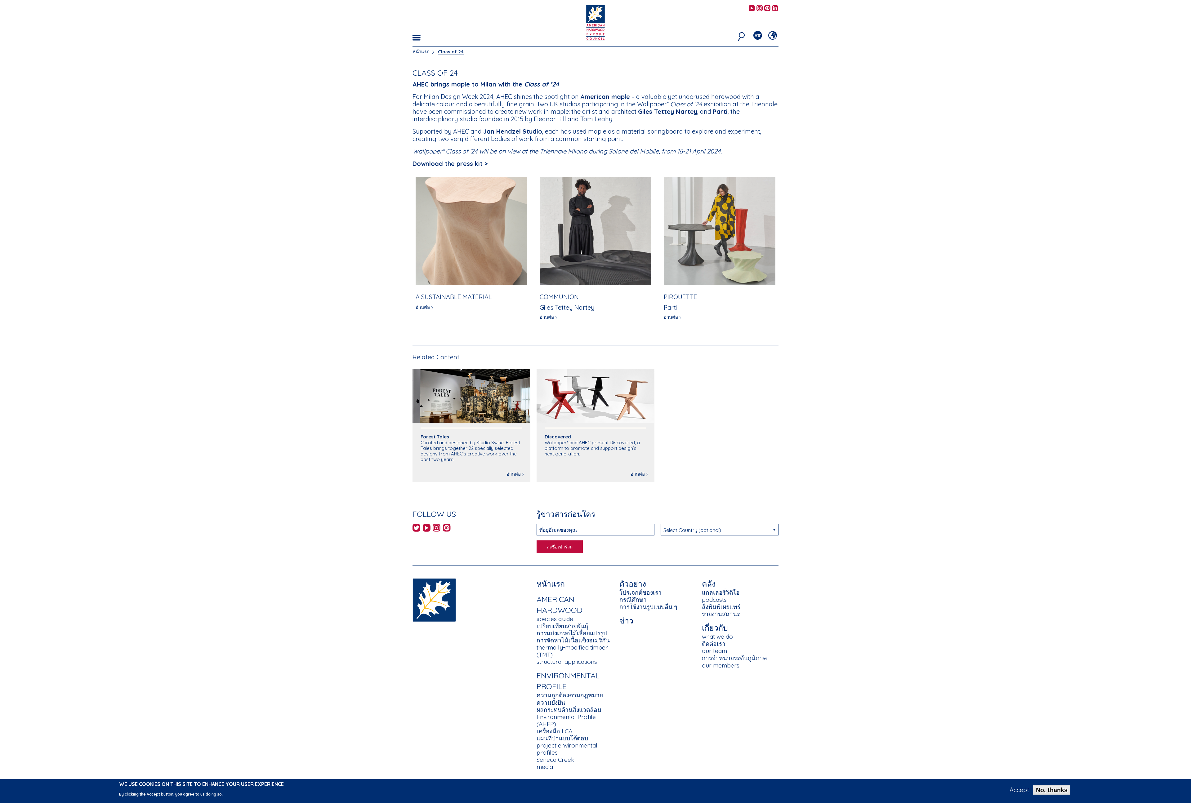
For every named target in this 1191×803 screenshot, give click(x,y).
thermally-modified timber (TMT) (572, 651)
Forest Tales (435, 437)
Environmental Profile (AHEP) (566, 720)
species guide (555, 619)
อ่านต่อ (423, 307)
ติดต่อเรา (713, 643)
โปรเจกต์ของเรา (640, 592)
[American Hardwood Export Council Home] (595, 22)
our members (720, 665)
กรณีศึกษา (633, 599)
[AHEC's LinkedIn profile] (775, 8)
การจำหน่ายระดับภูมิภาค (734, 658)
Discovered (558, 437)
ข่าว (626, 620)
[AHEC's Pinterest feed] (767, 8)
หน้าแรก (421, 52)
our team (714, 650)
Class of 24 (451, 52)
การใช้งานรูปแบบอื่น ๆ (648, 606)
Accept (1019, 790)
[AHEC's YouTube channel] (752, 8)
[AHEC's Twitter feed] (416, 529)
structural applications (567, 661)
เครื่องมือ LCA (554, 731)
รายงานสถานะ (721, 614)
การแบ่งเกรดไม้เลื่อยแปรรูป (572, 633)
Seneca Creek (555, 759)
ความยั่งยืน (551, 702)
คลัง (709, 583)
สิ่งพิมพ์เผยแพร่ (721, 606)
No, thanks (1052, 790)
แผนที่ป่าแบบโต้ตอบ (562, 738)
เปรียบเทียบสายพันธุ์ (562, 626)
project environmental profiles (567, 749)
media (545, 766)
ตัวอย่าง (632, 583)
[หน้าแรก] (434, 599)
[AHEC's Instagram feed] (759, 8)
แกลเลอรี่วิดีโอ (721, 592)
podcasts (714, 599)
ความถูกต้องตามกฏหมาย (570, 695)
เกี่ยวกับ (715, 627)
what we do (717, 636)
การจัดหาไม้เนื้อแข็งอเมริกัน (573, 640)
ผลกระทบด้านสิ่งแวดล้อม (569, 709)
